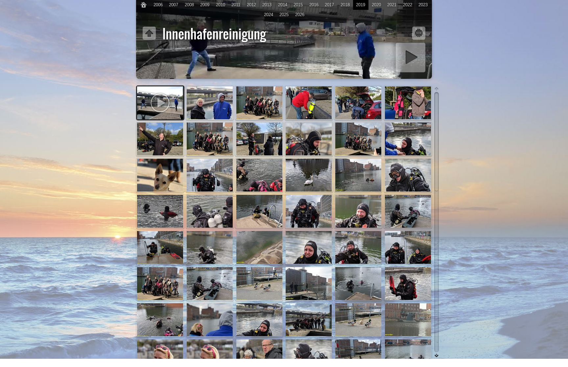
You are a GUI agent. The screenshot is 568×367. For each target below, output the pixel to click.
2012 (251, 4)
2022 (407, 4)
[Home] (143, 5)
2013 (267, 4)
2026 (299, 14)
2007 (173, 4)
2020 (376, 4)
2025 (284, 14)
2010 (220, 4)
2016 (314, 4)
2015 (298, 4)
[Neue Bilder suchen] (418, 33)
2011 (235, 4)
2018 (345, 4)
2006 (158, 4)
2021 (391, 4)
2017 (329, 4)
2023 (423, 4)
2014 (282, 4)
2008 (189, 4)
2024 (268, 14)
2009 (204, 4)
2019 (360, 4)
